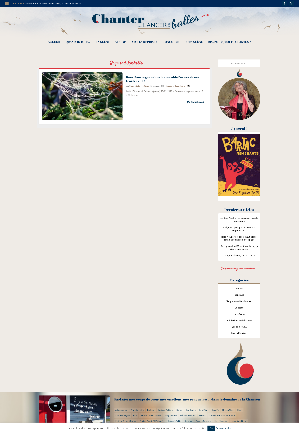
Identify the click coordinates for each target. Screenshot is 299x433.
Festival (202, 415)
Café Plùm (203, 410)
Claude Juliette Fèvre (139, 86)
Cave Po (215, 410)
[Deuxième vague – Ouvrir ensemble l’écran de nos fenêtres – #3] (82, 96)
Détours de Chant (188, 415)
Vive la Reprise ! (144, 42)
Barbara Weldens (165, 410)
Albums (121, 42)
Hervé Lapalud (221, 421)
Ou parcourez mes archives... (239, 268)
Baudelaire (191, 410)
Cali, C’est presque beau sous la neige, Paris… (239, 229)
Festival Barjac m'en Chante (222, 415)
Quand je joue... (239, 326)
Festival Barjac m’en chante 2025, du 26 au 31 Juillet (53, 3)
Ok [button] (211, 428)
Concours (170, 42)
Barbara (151, 410)
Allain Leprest (121, 410)
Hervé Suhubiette (238, 421)
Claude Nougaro (122, 415)
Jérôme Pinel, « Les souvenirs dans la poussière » (239, 220)
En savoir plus (195, 102)
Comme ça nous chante (150, 415)
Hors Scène (193, 42)
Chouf (239, 410)
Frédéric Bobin (174, 421)
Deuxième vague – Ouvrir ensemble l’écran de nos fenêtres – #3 (162, 79)
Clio (135, 415)
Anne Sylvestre (137, 410)
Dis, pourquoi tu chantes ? (229, 42)
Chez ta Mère (227, 410)
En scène (103, 42)
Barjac (179, 410)
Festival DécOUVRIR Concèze (152, 421)
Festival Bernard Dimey (125, 421)
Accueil (54, 42)
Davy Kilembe (171, 415)
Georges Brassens (203, 421)
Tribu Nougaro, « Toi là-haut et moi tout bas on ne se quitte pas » (239, 238)
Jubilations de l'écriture (239, 320)
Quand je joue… (78, 42)
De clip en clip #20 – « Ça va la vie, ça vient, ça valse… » (239, 248)
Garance (188, 421)
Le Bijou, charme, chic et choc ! (239, 255)
